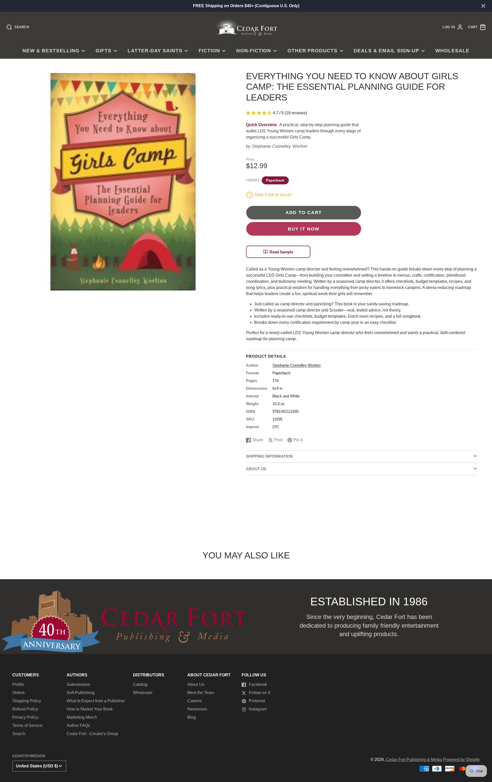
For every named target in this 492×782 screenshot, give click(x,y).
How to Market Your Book (90, 709)
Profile (18, 684)
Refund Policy (25, 709)
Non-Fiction (253, 50)
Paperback (275, 180)
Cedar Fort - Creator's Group (92, 733)
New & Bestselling (51, 50)
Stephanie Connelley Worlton (279, 146)
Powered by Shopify (461, 759)
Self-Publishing (81, 692)
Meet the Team (200, 692)
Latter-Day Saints (155, 50)
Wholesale (452, 50)
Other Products (312, 50)
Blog (191, 717)
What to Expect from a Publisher (96, 701)
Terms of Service (27, 725)
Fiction (209, 50)
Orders (18, 692)
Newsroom (197, 709)
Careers (194, 701)
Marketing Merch (82, 717)
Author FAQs (78, 725)
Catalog (140, 684)
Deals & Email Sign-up (386, 50)
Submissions (78, 684)
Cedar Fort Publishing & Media (414, 759)
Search (18, 733)
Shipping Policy (26, 701)
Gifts (103, 50)
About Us (195, 684)
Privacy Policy (25, 717)
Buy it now (304, 229)
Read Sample (281, 252)
